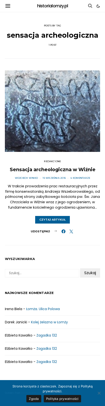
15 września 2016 (54, 178)
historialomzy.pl (52, 6)
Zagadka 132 (46, 335)
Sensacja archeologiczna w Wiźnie (52, 169)
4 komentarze (80, 178)
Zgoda (34, 399)
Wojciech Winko (26, 178)
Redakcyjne (52, 161)
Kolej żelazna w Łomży (49, 322)
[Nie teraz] (98, 393)
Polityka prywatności (62, 399)
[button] (98, 6)
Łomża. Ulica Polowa (43, 308)
